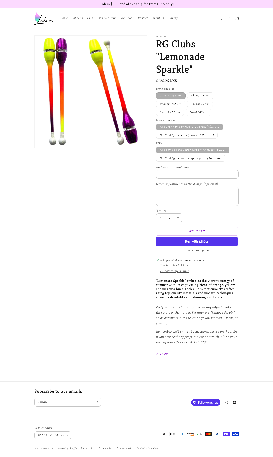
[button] (220, 18)
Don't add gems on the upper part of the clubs (190, 158)
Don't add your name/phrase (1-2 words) (187, 135)
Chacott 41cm (200, 95)
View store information (174, 271)
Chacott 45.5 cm (170, 104)
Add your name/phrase (172, 167)
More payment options (197, 250)
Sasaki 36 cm (200, 104)
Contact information (147, 448)
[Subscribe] (97, 402)
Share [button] (164, 353)
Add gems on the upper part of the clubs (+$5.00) (192, 149)
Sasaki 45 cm (198, 112)
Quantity (161, 210)
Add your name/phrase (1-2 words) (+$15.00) (189, 126)
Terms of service (124, 448)
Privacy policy (106, 448)
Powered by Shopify (67, 448)
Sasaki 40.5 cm (170, 112)
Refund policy (88, 448)
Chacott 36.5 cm (171, 95)
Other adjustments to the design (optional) (187, 184)
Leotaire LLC (49, 448)
